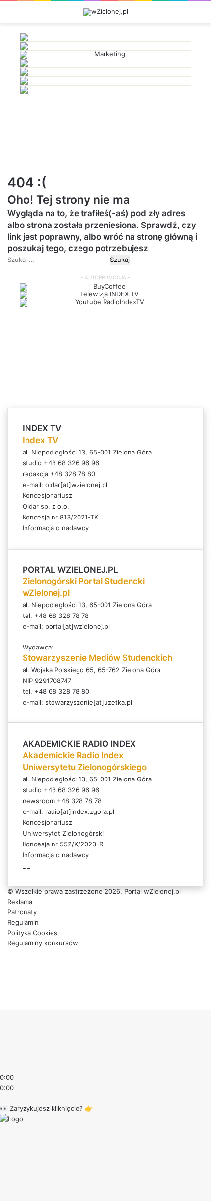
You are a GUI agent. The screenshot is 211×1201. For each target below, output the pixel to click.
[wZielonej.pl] (105, 12)
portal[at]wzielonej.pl (77, 626)
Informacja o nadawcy (56, 528)
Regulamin (23, 922)
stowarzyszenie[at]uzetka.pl (88, 702)
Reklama (19, 902)
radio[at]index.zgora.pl (79, 811)
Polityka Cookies (32, 933)
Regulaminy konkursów (42, 943)
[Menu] (199, 16)
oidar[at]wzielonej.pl (76, 484)
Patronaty (22, 912)
